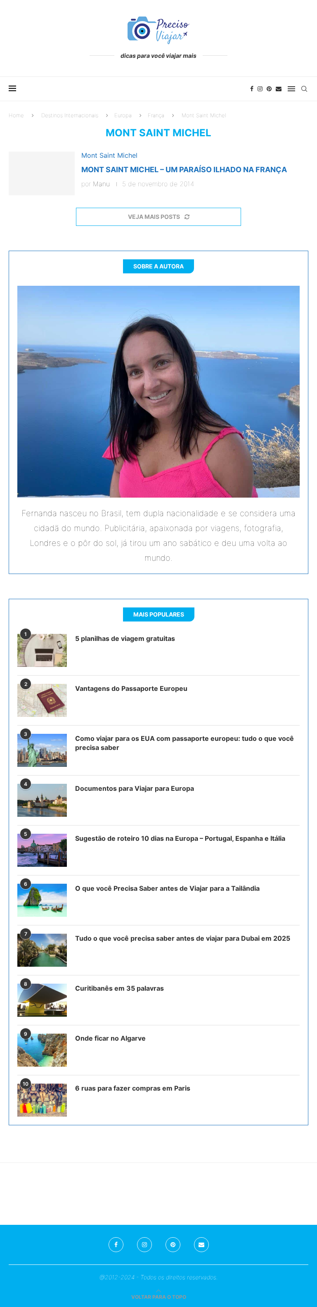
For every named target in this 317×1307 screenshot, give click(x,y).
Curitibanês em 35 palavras (119, 988)
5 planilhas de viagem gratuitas (125, 638)
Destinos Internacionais (69, 115)
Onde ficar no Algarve (110, 1038)
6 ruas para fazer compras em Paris (132, 1088)
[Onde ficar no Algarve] (42, 1050)
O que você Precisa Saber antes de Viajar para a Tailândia (167, 888)
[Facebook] (251, 89)
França (156, 115)
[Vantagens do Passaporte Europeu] (42, 700)
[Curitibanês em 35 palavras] (42, 1000)
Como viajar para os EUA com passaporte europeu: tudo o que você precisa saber (184, 743)
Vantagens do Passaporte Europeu (131, 688)
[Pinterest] (269, 89)
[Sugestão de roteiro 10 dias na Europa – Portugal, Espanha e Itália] (42, 850)
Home (16, 115)
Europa (123, 115)
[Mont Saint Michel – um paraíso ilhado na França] (42, 174)
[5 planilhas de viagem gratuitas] (42, 650)
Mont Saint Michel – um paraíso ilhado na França (184, 169)
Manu (101, 184)
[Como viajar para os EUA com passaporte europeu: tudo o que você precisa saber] (42, 750)
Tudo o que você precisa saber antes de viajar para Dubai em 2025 (182, 938)
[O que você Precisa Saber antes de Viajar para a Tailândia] (42, 900)
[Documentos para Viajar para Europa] (42, 800)
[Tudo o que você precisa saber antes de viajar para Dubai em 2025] (42, 950)
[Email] (279, 89)
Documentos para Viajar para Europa (134, 788)
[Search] (304, 89)
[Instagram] (260, 89)
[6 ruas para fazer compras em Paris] (42, 1100)
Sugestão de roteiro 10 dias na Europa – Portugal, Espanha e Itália (180, 838)
